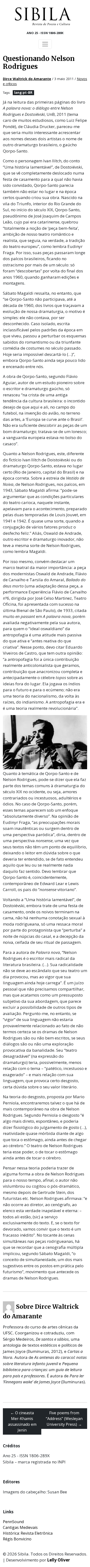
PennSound (13, 1521)
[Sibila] (43, 16)
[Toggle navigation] (45, 44)
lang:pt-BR (23, 92)
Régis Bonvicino (17, 1539)
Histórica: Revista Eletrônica (28, 1533)
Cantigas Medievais (20, 1527)
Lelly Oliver (58, 1560)
